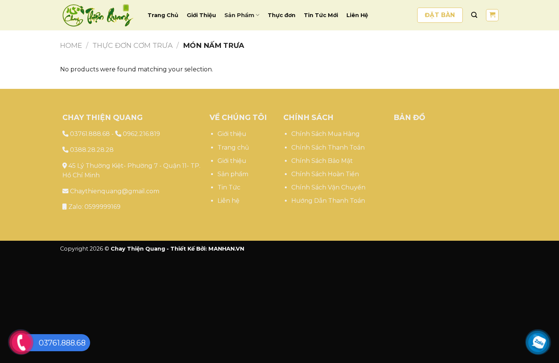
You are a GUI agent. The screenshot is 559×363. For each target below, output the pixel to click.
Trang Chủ (163, 15)
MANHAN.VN (226, 248)
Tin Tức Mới (321, 15)
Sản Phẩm (239, 15)
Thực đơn (281, 15)
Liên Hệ (357, 15)
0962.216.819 (140, 133)
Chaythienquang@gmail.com (113, 191)
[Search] (474, 15)
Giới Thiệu (201, 15)
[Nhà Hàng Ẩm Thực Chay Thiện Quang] (98, 15)
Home (71, 45)
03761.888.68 (89, 133)
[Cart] (492, 15)
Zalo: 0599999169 (94, 206)
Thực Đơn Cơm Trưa (132, 45)
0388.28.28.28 (91, 149)
